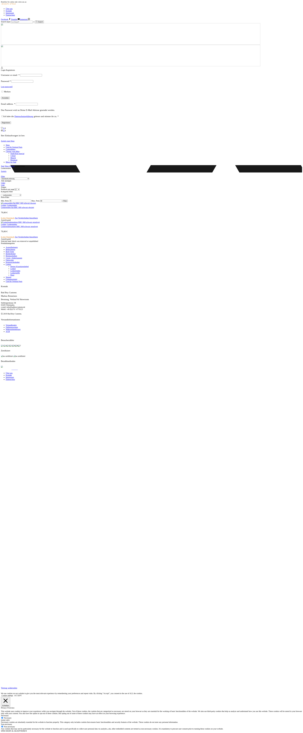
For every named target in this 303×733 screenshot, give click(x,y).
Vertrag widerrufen (9, 688)
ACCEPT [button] (18, 696)
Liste (3, 185)
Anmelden (5, 98)
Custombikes (10, 149)
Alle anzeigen (6, 181)
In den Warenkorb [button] (7, 218)
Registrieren (6, 123)
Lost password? (7, 87)
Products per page (7, 189)
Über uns (9, 9)
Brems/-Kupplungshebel (19, 267)
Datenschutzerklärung (23, 116)
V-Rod (13, 156)
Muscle (13, 158)
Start (2, 166)
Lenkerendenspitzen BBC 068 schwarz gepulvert (19, 227)
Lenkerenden (12, 205)
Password (6, 81)
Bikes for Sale (11, 162)
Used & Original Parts (14, 147)
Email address (8, 104)
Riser (12, 275)
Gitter (3, 183)
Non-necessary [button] (6, 724)
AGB (8, 332)
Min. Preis (5, 201)
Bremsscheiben (11, 256)
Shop (8, 145)
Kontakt (9, 11)
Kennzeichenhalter (13, 262)
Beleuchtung (10, 249)
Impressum (10, 13)
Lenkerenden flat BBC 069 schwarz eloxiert (17, 207)
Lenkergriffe (15, 273)
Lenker (12, 166)
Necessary (7, 718)
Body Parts (10, 252)
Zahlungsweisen (12, 327)
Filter (3, 176)
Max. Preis (35, 201)
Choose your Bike (12, 151)
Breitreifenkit (11, 254)
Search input (5, 22)
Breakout (13, 160)
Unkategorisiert (11, 279)
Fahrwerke (10, 260)
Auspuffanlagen (12, 247)
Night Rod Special (17, 154)
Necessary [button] (5, 716)
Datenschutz (10, 15)
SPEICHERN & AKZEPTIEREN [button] (14, 731)
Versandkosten (11, 325)
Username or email (10, 75)
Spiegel (8, 277)
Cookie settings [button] (7, 696)
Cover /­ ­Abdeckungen (14, 258)
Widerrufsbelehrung (13, 329)
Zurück (3, 171)
